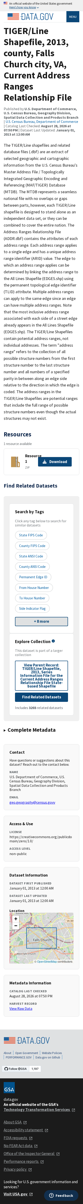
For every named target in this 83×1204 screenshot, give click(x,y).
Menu (73, 17)
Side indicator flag (32, 608)
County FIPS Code (32, 546)
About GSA (13, 1122)
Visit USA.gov (16, 1194)
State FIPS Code (31, 535)
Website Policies (52, 1053)
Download (58, 461)
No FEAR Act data (18, 1145)
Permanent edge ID (33, 577)
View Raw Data (20, 1008)
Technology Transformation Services (37, 1109)
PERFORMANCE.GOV (19, 1057)
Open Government (26, 1053)
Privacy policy (15, 1169)
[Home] (30, 16)
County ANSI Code (32, 566)
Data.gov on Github (48, 1057)
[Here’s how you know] (41, 5)
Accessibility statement (24, 1129)
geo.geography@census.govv (32, 802)
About (7, 1053)
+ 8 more (41, 621)
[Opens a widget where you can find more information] (61, 1196)
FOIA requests (16, 1137)
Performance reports (21, 1161)
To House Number (32, 598)
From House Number (34, 587)
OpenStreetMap (47, 961)
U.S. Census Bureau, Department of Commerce (42, 121)
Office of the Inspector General (29, 1153)
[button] (15, 918)
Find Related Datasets (41, 697)
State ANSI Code (31, 556)
